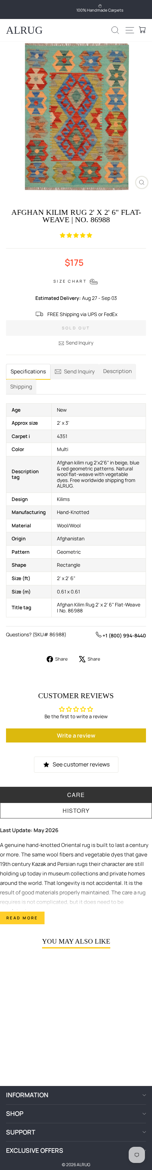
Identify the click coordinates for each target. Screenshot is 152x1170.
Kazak (39, 864)
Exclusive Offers (34, 1150)
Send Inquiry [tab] (79, 371)
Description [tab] (117, 371)
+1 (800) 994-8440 (123, 635)
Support (20, 1132)
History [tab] (76, 810)
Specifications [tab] (28, 371)
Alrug (24, 30)
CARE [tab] (76, 795)
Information (27, 1095)
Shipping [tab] (21, 386)
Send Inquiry (79, 342)
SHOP (14, 1113)
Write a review (76, 735)
